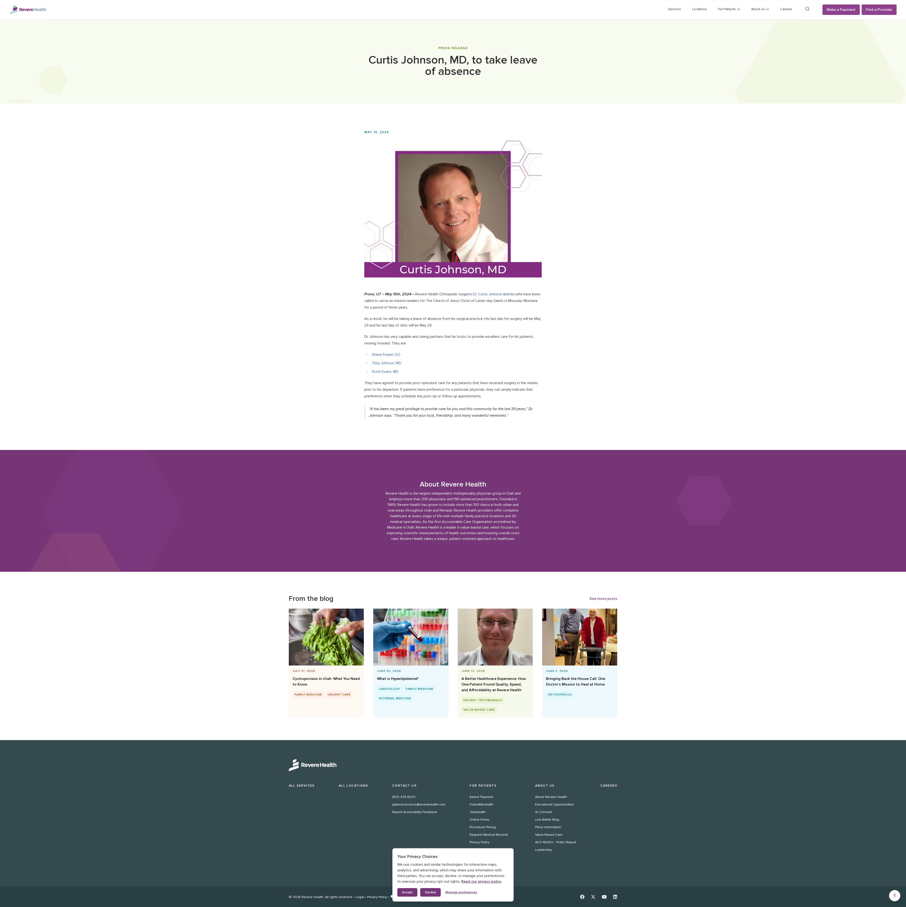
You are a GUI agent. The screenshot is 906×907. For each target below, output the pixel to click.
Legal (360, 897)
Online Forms (479, 820)
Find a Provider (879, 9)
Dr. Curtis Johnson (487, 294)
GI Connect (543, 812)
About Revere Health (551, 797)
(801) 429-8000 (403, 797)
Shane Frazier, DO (386, 354)
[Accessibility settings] (894, 895)
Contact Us (404, 786)
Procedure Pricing (483, 827)
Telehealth (478, 812)
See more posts (603, 598)
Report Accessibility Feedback (414, 812)
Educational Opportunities (554, 804)
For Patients (483, 786)
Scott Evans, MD (385, 371)
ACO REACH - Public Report (555, 842)
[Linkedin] (615, 897)
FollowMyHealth (481, 804)
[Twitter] (593, 897)
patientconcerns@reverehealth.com (418, 804)
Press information (548, 827)
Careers (786, 9)
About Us (544, 786)
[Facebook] (582, 897)
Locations (699, 9)
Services (674, 9)
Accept (407, 892)
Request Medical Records (489, 835)
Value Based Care (548, 835)
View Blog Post (324, 668)
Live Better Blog (547, 820)
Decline (430, 892)
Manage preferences (461, 892)
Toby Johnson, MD (386, 363)
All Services (302, 786)
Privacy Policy (480, 842)
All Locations (353, 786)
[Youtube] (604, 897)
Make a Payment (841, 9)
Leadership (543, 850)
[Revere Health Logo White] (453, 765)
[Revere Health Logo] (27, 10)
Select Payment (481, 797)
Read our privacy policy (481, 881)
